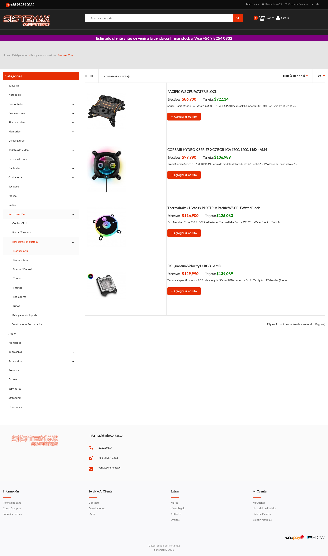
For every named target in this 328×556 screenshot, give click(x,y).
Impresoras (15, 351)
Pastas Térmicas (21, 232)
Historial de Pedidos (265, 508)
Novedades (15, 407)
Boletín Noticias (262, 519)
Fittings (17, 287)
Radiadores (19, 296)
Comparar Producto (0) (117, 76)
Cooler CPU (19, 223)
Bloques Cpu (65, 55)
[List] (92, 76)
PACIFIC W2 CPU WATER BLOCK (192, 91)
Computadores (17, 104)
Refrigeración (20, 55)
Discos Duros (16, 140)
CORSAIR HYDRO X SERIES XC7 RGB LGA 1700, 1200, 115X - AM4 (217, 149)
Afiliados (176, 514)
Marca (174, 502)
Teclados (14, 186)
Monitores (15, 342)
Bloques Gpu (20, 259)
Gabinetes (14, 168)
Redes (12, 204)
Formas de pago (12, 502)
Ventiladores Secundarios (27, 324)
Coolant (17, 278)
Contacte (94, 502)
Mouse (13, 195)
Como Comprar (12, 508)
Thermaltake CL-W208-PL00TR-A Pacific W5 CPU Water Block (213, 208)
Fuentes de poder (19, 159)
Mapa (92, 514)
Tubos (16, 305)
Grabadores (15, 177)
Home (6, 55)
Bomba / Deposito (23, 269)
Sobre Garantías (12, 514)
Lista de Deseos (262, 514)
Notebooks (15, 94)
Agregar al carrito (185, 117)
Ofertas (175, 519)
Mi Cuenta (259, 502)
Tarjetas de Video (19, 149)
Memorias (14, 131)
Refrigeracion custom (43, 55)
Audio (12, 333)
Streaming (14, 397)
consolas (14, 85)
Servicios (14, 370)
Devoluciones (97, 508)
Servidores (15, 388)
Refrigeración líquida (24, 315)
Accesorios (15, 361)
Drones (13, 379)
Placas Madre (16, 122)
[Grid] (86, 76)
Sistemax (174, 545)
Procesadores (17, 113)
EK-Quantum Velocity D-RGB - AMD (194, 266)
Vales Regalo (178, 508)
